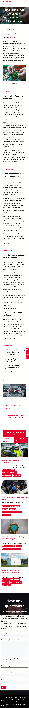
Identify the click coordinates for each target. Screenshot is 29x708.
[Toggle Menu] (26, 1)
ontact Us (12, 706)
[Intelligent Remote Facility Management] (14, 444)
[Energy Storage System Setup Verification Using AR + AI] (14, 554)
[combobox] (14, 668)
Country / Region (6, 666)
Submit (3, 687)
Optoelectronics (6, 548)
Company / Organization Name (11, 659)
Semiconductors (17, 475)
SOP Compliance (6, 515)
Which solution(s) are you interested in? (14, 616)
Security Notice (9, 704)
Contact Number (6, 680)
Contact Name (5, 673)
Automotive (5, 509)
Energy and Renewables (16, 582)
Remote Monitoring (7, 475)
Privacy (17, 704)
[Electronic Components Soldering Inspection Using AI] (14, 520)
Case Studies (12, 469)
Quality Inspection (17, 512)
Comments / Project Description (11, 640)
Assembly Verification (14, 506)
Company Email (6, 633)
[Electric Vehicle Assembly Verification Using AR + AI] (14, 481)
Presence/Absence (6, 512)
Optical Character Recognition (9, 472)
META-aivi (13, 37)
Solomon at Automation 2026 (14, 407)
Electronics (13, 34)
